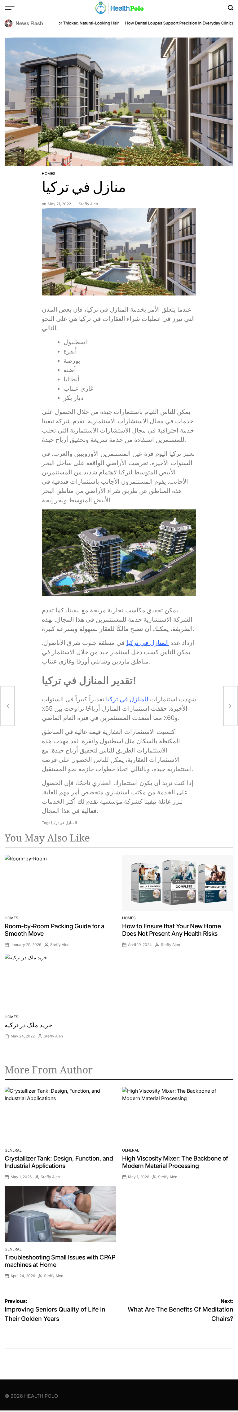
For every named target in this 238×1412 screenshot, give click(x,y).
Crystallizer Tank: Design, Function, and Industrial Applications (59, 1162)
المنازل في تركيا (147, 642)
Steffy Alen (88, 204)
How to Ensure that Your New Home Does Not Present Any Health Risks (171, 929)
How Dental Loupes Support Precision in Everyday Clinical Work (176, 22)
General (13, 1150)
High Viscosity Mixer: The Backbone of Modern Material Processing (175, 1162)
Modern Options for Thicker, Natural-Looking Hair (63, 22)
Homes (48, 173)
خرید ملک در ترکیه (28, 1025)
